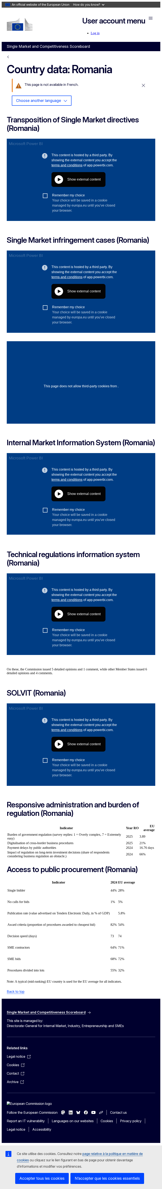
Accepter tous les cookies (42, 1178)
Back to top (15, 991)
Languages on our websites (73, 1121)
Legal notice (16, 1129)
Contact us (118, 1112)
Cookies (107, 1121)
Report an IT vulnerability (26, 1121)
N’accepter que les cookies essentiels (107, 1178)
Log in (95, 33)
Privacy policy (131, 1121)
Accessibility (41, 1129)
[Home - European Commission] (19, 24)
